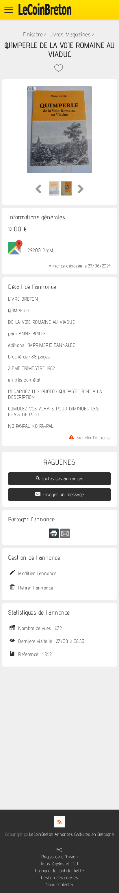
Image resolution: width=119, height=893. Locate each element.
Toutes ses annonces (62, 478)
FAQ (59, 850)
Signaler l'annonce (94, 437)
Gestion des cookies (59, 877)
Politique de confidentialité (59, 870)
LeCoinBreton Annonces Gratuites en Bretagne (71, 834)
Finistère (33, 34)
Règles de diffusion (59, 856)
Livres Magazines (70, 34)
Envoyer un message (63, 494)
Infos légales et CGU (59, 863)
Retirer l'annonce (35, 588)
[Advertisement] (59, 731)
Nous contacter (59, 884)
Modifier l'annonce (37, 573)
